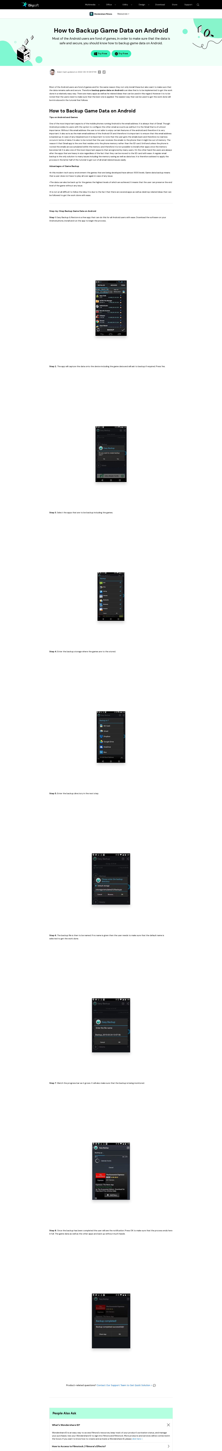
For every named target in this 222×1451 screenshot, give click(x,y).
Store (174, 4)
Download (160, 4)
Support (188, 4)
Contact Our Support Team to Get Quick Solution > (125, 1385)
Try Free (102, 53)
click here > (137, 1438)
